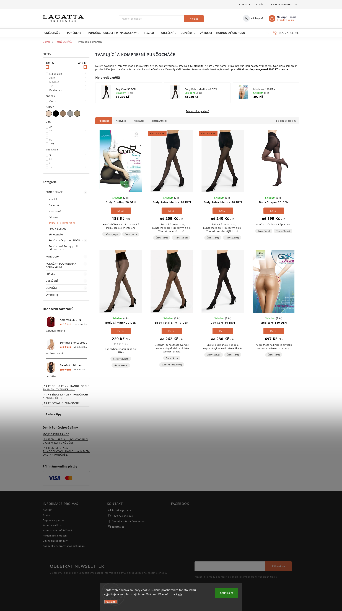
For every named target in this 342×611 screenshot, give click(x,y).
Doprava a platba (281, 4)
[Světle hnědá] (63, 113)
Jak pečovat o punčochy (61, 403)
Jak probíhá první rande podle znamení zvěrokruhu (66, 387)
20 (67, 131)
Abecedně (104, 120)
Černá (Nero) (131, 234)
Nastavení (111, 602)
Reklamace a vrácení (55, 535)
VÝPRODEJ (52, 295)
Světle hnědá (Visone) (172, 364)
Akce (67, 77)
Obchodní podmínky (55, 540)
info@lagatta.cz (121, 510)
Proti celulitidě (57, 228)
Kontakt (244, 4)
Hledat (194, 18)
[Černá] (56, 113)
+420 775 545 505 (122, 515)
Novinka (67, 82)
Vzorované (55, 211)
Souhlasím (226, 592)
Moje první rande (56, 434)
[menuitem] (53, 32)
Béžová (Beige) (111, 234)
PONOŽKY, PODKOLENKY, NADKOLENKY (61, 265)
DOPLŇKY (51, 287)
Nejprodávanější (159, 120)
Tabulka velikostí (53, 525)
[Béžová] (49, 113)
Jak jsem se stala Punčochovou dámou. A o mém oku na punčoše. (66, 451)
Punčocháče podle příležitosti (66, 240)
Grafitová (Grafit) (120, 358)
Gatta (67, 101)
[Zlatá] (77, 113)
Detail (120, 210)
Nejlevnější (121, 120)
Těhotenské (56, 234)
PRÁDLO (51, 273)
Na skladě (67, 73)
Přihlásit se (278, 566)
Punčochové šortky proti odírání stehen (63, 248)
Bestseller (67, 90)
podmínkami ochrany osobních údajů (254, 576)
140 (67, 143)
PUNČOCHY (52, 256)
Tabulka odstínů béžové (57, 530)
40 (67, 127)
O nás (260, 4)
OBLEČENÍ (52, 280)
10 (67, 135)
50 (67, 139)
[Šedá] (70, 113)
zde (180, 594)
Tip (67, 86)
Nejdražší (139, 120)
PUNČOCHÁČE (54, 192)
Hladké (53, 199)
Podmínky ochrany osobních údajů (64, 546)
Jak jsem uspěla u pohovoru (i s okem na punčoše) (65, 441)
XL (67, 167)
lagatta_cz (118, 526)
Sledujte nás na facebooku (128, 521)
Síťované (54, 217)
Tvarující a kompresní (62, 222)
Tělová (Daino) (181, 237)
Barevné (54, 205)
